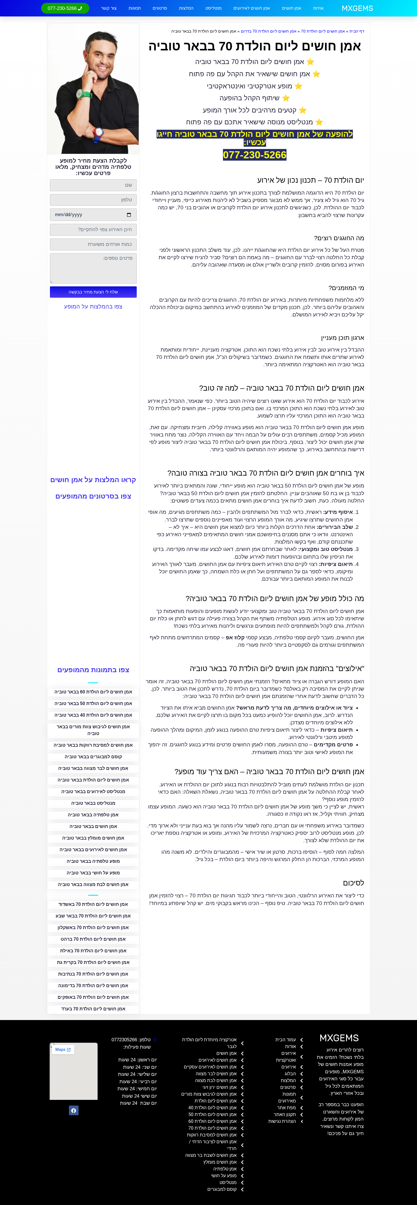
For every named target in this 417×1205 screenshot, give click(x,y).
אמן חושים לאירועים (251, 8)
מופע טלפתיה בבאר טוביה (93, 861)
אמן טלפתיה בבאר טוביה (93, 814)
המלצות (186, 8)
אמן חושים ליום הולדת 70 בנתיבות (93, 974)
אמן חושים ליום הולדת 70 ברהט (93, 939)
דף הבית (356, 31)
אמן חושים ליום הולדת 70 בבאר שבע (93, 916)
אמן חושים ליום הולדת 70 (323, 31)
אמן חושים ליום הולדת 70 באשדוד (93, 904)
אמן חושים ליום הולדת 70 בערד (93, 1008)
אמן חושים (291, 8)
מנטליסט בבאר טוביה (93, 803)
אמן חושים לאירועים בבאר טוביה (93, 849)
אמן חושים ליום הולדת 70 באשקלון (93, 927)
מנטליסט (213, 8)
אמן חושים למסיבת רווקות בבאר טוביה (93, 745)
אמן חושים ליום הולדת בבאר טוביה (93, 780)
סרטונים (160, 8)
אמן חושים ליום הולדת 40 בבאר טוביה (93, 715)
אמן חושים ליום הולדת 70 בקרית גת (93, 962)
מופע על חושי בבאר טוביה (93, 872)
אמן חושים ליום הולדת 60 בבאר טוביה (93, 691)
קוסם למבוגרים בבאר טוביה (93, 756)
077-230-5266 (255, 155)
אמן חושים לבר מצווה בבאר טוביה (93, 768)
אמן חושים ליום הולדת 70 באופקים (93, 997)
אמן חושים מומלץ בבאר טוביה (93, 838)
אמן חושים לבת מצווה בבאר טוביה (93, 884)
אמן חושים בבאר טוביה (93, 826)
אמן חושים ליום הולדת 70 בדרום (268, 31)
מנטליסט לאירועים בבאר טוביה (93, 791)
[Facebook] (74, 1110)
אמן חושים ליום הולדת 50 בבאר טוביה (93, 703)
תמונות (135, 8)
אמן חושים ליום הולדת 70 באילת (93, 950)
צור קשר (109, 8)
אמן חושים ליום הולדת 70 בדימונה (93, 985)
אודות (318, 8)
